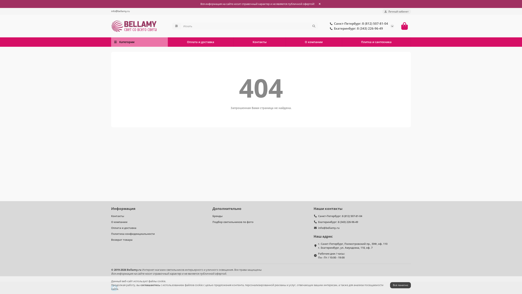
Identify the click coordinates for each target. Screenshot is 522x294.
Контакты (260, 42)
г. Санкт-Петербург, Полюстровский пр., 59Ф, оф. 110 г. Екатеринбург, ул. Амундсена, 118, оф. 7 (352, 245)
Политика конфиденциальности (133, 234)
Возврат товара (122, 240)
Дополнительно (226, 208)
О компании (314, 42)
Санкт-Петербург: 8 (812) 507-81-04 (340, 216)
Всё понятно (400, 285)
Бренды (217, 216)
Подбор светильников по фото (232, 222)
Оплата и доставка (200, 42)
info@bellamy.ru (120, 11)
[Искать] (314, 26)
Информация (123, 208)
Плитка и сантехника (376, 42)
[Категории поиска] (176, 26)
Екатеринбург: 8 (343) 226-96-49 (338, 222)
